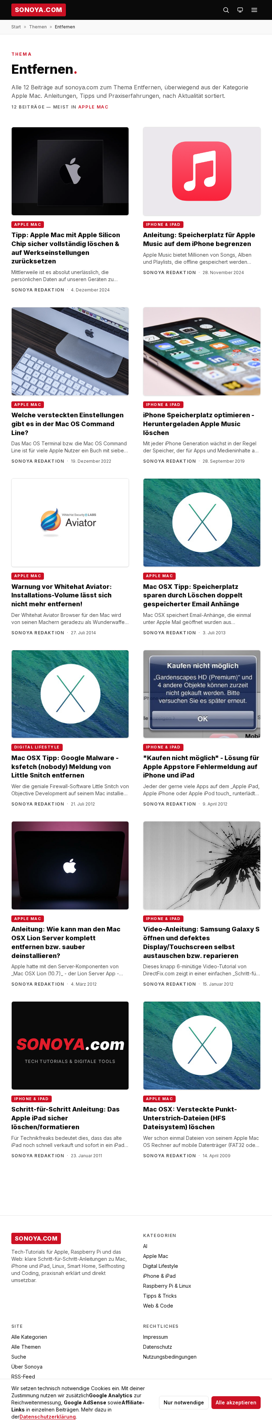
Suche (18, 1357)
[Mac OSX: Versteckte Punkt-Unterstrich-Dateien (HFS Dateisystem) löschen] (202, 1045)
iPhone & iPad (163, 224)
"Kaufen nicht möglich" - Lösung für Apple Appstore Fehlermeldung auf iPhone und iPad (201, 766)
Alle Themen (26, 1347)
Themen (38, 26)
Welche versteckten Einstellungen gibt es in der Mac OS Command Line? (67, 423)
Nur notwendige (184, 1402)
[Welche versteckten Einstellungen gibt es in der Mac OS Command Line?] (70, 351)
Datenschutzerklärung (47, 1417)
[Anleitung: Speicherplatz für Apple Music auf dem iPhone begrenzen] (202, 171)
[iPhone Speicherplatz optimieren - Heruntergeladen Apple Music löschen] (202, 351)
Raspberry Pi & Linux (167, 1286)
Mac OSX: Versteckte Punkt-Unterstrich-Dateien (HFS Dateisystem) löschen (190, 1118)
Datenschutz (157, 1347)
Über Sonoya (26, 1367)
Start (16, 26)
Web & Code (158, 1306)
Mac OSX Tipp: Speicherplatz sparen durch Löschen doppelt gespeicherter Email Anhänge (193, 595)
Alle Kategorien (29, 1337)
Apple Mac (93, 107)
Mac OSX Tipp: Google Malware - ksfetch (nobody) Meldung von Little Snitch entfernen (65, 766)
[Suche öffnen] (226, 10)
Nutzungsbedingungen (170, 1357)
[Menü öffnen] (254, 10)
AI (145, 1246)
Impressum (155, 1337)
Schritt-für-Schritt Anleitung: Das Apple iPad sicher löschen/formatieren (65, 1118)
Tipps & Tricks (160, 1296)
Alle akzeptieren (236, 1402)
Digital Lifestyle (37, 747)
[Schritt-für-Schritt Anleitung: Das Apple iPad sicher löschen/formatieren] (70, 1045)
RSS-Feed (23, 1377)
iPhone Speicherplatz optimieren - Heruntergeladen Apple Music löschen (198, 423)
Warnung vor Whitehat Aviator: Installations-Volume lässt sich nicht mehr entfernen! (61, 595)
